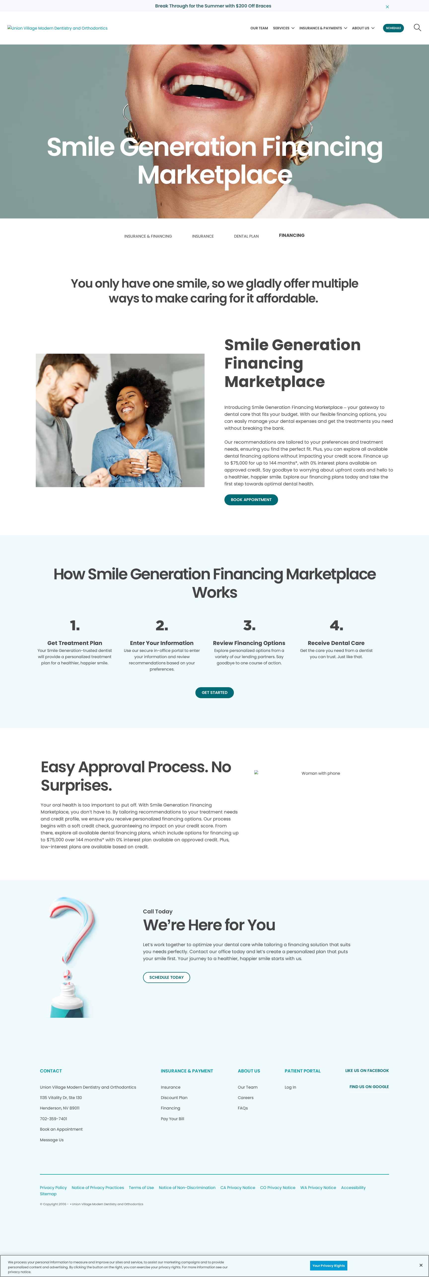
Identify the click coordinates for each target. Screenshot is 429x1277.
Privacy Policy (53, 1188)
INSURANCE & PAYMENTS (320, 28)
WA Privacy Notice (318, 1188)
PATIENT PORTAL (303, 1071)
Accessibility (353, 1188)
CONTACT (51, 1071)
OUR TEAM (259, 28)
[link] (148, 236)
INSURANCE (203, 236)
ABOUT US (360, 28)
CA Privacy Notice (237, 1188)
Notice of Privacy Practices (98, 1188)
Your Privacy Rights (329, 1265)
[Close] (421, 1265)
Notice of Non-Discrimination (187, 1188)
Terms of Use (141, 1188)
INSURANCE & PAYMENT (187, 1071)
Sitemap (48, 1194)
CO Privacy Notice (277, 1188)
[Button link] (418, 28)
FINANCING (292, 235)
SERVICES (281, 28)
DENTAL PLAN (246, 236)
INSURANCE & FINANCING (148, 236)
